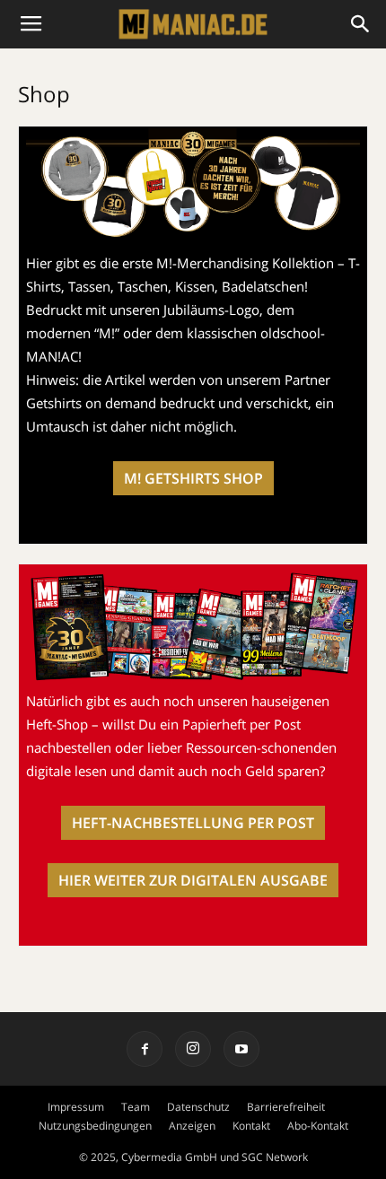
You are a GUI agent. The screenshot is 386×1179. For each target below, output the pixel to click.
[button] (361, 24)
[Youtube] (241, 1049)
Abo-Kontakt (317, 1125)
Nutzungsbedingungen (95, 1125)
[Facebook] (144, 1049)
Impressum (76, 1106)
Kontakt (251, 1125)
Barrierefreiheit (286, 1106)
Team (135, 1106)
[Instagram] (193, 1049)
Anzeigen (192, 1125)
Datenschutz (198, 1106)
